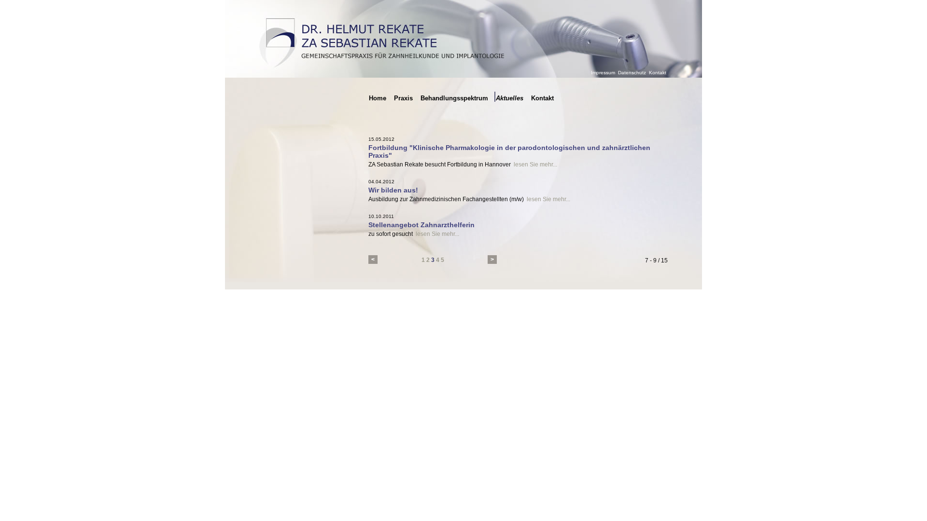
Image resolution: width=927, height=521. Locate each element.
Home (377, 98)
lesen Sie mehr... (535, 164)
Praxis (403, 98)
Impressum (603, 72)
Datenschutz (632, 72)
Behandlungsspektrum (454, 98)
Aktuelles (509, 98)
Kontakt (657, 72)
